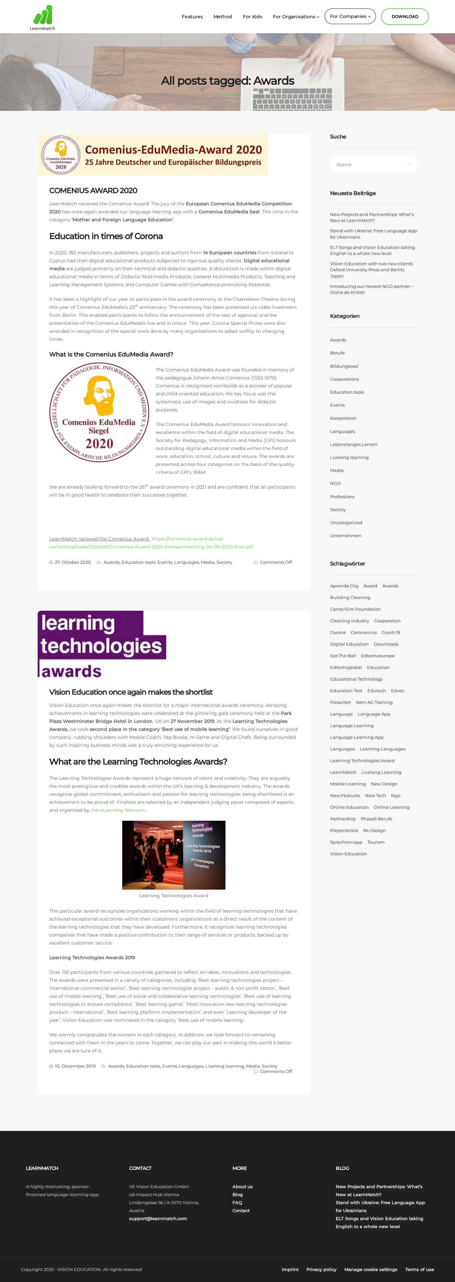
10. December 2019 (75, 1066)
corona (338, 632)
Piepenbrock (344, 830)
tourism (376, 842)
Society (224, 562)
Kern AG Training (374, 702)
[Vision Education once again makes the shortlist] (107, 654)
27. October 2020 (73, 562)
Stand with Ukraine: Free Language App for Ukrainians (373, 233)
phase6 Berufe (376, 818)
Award (370, 585)
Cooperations (344, 379)
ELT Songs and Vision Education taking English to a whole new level (372, 250)
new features (345, 795)
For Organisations (294, 17)
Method (223, 17)
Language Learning (352, 725)
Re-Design (374, 830)
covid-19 (391, 632)
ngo (395, 795)
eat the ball (343, 655)
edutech (376, 690)
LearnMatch (343, 772)
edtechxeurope (378, 655)
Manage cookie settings (370, 1269)
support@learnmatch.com (158, 1218)
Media (208, 562)
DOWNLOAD (405, 16)
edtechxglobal (346, 667)
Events (165, 562)
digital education (349, 644)
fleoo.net (340, 702)
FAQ (237, 1202)
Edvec (397, 690)
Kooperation (343, 418)
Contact (240, 1210)
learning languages (382, 748)
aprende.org (344, 585)
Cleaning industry (349, 620)
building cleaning (350, 597)
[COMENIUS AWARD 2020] (159, 165)
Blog (237, 1194)
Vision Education (348, 853)
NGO (335, 483)
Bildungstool (344, 366)
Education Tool (346, 690)
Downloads (386, 644)
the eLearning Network (118, 810)
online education (349, 807)
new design (384, 783)
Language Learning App (357, 737)
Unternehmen (345, 535)
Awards (112, 562)
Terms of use (419, 1269)
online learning (392, 807)
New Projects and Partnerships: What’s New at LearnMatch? (372, 217)
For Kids (252, 17)
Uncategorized (346, 522)
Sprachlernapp (346, 842)
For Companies (348, 16)
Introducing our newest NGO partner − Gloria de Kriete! (371, 289)
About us (242, 1186)
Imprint (290, 1269)
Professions (342, 496)
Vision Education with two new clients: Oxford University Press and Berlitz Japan (371, 269)
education (378, 667)
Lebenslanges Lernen (353, 444)
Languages (186, 562)
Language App (374, 714)
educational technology (356, 679)
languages (342, 748)
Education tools (139, 562)
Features (192, 17)
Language (341, 714)
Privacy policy (321, 1269)
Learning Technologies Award (362, 760)
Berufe (337, 352)
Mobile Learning (348, 783)
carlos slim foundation (355, 609)
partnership (343, 818)
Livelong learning (225, 1066)
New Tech (375, 795)
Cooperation (387, 620)
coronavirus (364, 632)
